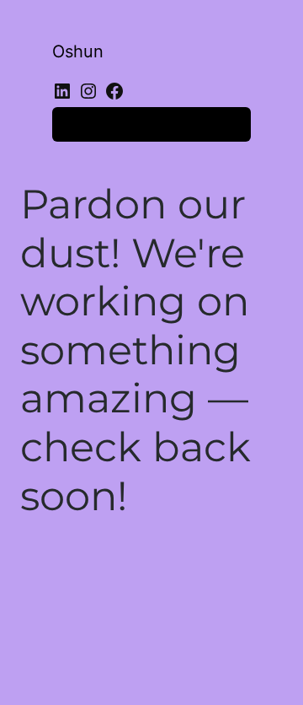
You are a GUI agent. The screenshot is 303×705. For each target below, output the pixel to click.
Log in (82, 123)
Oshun (78, 51)
